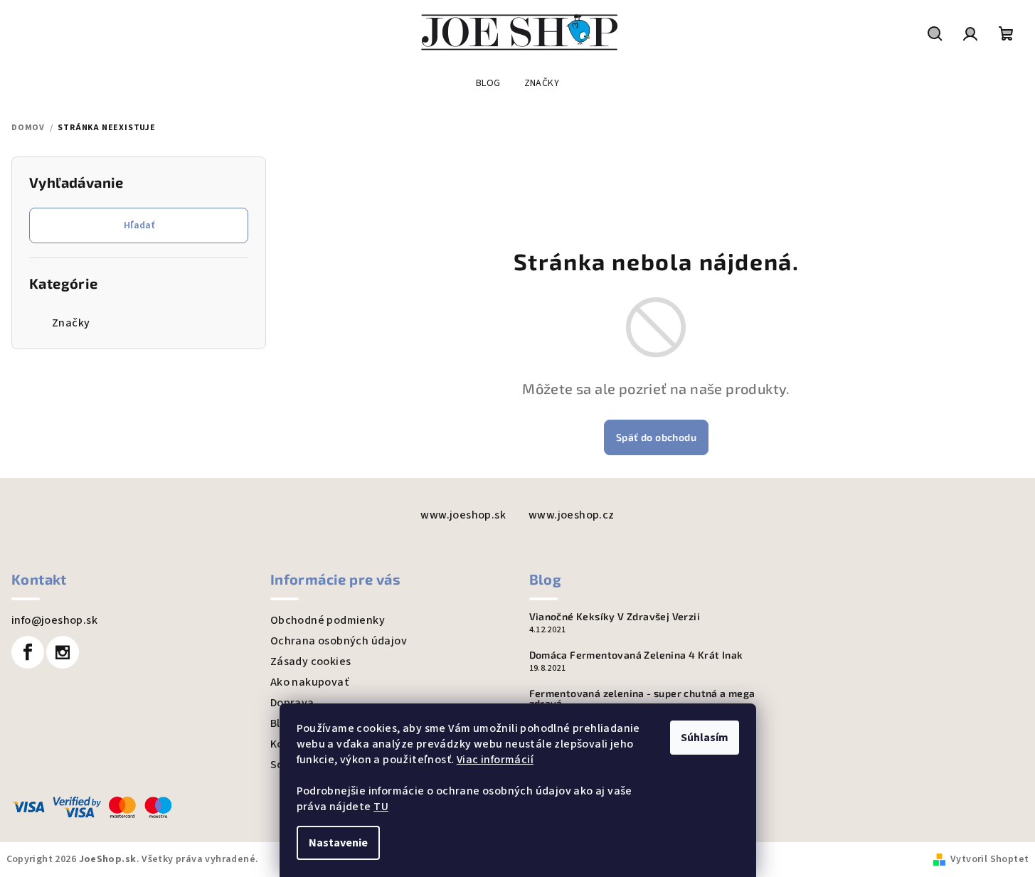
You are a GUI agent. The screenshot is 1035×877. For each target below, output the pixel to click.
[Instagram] (62, 652)
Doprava (292, 703)
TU (380, 806)
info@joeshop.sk (54, 620)
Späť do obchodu (656, 437)
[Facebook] (27, 652)
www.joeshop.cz (572, 515)
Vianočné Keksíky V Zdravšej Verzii (615, 617)
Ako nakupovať (309, 682)
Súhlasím (704, 737)
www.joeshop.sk (463, 515)
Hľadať (139, 225)
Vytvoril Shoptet (989, 859)
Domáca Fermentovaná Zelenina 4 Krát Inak (636, 655)
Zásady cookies (310, 661)
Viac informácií (495, 759)
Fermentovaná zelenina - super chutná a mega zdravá (642, 698)
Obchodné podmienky (327, 620)
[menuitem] (488, 83)
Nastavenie (338, 843)
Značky (71, 323)
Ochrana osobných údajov (338, 641)
